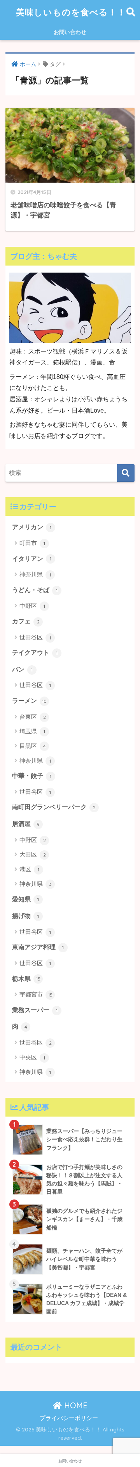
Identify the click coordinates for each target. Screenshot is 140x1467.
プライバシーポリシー (69, 1418)
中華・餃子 (31, 775)
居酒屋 (26, 824)
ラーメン (29, 700)
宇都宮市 (35, 994)
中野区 (32, 605)
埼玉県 (32, 731)
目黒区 (32, 745)
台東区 (32, 716)
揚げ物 (25, 915)
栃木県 (26, 978)
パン (22, 669)
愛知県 (25, 899)
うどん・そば (35, 590)
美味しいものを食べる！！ (71, 12)
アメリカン (31, 527)
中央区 (32, 1057)
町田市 (32, 543)
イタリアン (31, 558)
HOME (75, 1405)
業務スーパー (35, 1010)
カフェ (26, 621)
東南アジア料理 (38, 947)
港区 (29, 869)
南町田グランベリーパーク (54, 807)
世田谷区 (35, 637)
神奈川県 (35, 574)
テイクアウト (35, 652)
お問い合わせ (70, 32)
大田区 (32, 854)
